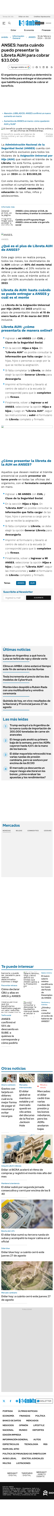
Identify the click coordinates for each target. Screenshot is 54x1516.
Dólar (13, 30)
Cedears (47, 831)
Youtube (31, 1401)
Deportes (38, 1430)
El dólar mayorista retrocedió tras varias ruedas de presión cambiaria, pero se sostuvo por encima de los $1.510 (30, 758)
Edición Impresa (12, 1434)
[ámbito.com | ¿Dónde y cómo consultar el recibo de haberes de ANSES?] (31, 1009)
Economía (29, 30)
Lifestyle (38, 1425)
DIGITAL (12, 1474)
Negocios (8, 1425)
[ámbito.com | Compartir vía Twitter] (40, 67)
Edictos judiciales (33, 1458)
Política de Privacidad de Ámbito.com (24, 1453)
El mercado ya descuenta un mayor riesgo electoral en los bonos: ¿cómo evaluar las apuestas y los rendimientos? (28, 772)
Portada (8, 1411)
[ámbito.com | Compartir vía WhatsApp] (33, 67)
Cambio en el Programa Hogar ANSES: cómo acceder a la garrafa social (32, 222)
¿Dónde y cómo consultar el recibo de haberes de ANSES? (47, 1014)
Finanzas (46, 30)
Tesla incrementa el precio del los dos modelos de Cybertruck (26, 678)
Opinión (23, 1425)
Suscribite (38, 598)
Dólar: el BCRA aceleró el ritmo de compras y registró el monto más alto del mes (26, 1173)
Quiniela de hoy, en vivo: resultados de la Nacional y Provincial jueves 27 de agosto (26, 704)
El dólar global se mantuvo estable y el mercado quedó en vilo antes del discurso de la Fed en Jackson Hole (26, 1108)
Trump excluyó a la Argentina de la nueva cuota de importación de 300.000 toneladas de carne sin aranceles (30, 730)
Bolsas (19, 831)
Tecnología (31, 1444)
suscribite (40, 23)
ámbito (4, 37)
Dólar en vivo (24, 16)
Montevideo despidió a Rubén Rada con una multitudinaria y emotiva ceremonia (25, 690)
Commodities (33, 831)
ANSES (32, 37)
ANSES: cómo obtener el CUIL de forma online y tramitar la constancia (33, 212)
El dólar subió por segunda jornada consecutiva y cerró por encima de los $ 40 (25, 1190)
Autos (37, 1439)
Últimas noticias (27, 1411)
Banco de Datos (12, 1420)
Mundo (23, 1430)
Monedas (7, 831)
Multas (7, 1463)
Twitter (4, 1401)
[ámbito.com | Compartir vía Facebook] (37, 67)
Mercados (32, 1420)
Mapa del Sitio (11, 1449)
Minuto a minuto (43, 1086)
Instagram (17, 1401)
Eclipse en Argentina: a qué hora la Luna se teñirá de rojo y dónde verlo (25, 657)
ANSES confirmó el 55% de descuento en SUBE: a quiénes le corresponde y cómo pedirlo (10, 1031)
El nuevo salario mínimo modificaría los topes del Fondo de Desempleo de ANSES (47, 987)
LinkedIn (24, 1401)
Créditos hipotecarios (42, 16)
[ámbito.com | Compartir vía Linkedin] (43, 67)
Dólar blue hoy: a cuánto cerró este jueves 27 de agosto (22, 1253)
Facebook (10, 1401)
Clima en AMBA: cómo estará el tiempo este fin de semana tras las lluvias (27, 667)
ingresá (48, 23)
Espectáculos (11, 1444)
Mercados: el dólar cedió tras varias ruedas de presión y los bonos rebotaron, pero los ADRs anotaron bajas (44, 1110)
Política (40, 1415)
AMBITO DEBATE (41, 1474)
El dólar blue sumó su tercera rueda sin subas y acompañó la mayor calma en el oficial (25, 1238)
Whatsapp (38, 1401)
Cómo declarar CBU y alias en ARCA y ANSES (11, 993)
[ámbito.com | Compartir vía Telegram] (47, 67)
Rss (45, 1444)
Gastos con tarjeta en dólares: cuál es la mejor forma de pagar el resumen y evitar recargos (9, 1102)
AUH (32, 583)
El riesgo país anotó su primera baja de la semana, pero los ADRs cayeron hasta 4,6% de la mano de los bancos (30, 744)
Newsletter (44, 1401)
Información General (18, 37)
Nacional (8, 1430)
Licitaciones (23, 1463)
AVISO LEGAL (10, 1458)
